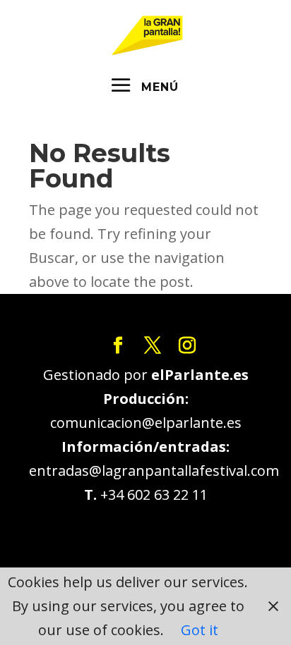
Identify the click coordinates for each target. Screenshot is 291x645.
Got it (199, 629)
